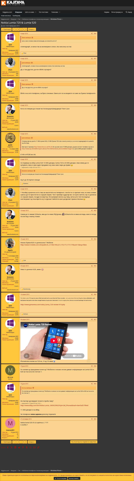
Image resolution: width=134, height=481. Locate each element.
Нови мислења (6, 16)
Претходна (7, 29)
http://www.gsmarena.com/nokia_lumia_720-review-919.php (43, 304)
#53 (95, 210)
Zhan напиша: (26, 38)
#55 (95, 266)
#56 (95, 294)
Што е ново (29, 12)
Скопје (16, 261)
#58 (95, 366)
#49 (95, 105)
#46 (95, 33)
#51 (95, 159)
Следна (31, 29)
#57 (95, 319)
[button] (35, 12)
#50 (95, 134)
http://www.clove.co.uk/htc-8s (43, 147)
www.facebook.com (12, 129)
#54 (95, 239)
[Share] (91, 33)
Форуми (18, 12)
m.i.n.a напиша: (27, 388)
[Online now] (10, 114)
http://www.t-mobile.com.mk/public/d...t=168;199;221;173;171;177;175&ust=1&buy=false (54, 245)
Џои (4, 26)
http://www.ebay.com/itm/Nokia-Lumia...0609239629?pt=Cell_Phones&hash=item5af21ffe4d (54, 405)
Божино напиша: (27, 171)
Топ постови (43, 12)
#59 (95, 384)
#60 (95, 419)
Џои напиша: (26, 63)
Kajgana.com (7, 12)
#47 (95, 58)
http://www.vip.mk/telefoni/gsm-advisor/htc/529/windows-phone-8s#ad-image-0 (47, 149)
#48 (95, 80)
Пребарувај (16, 16)
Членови (54, 12)
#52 (95, 189)
